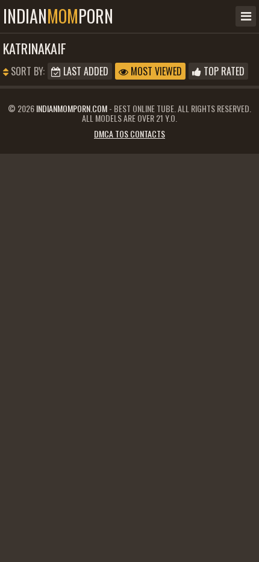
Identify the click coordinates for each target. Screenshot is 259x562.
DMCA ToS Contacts (129, 133)
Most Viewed (155, 71)
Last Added (84, 71)
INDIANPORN (58, 16)
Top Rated (223, 71)
